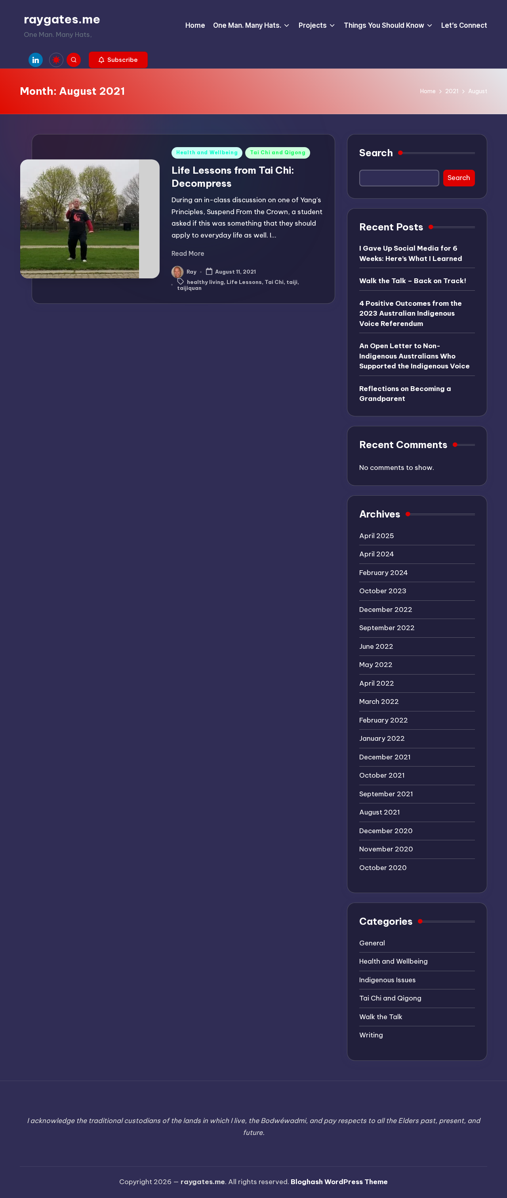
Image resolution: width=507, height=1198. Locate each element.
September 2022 (387, 627)
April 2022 (376, 683)
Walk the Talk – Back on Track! (412, 280)
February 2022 (383, 720)
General (372, 943)
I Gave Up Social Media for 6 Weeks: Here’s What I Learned (410, 253)
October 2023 (382, 591)
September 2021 (386, 794)
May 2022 (376, 664)
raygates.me (62, 19)
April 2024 (376, 554)
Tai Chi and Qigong (277, 152)
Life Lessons (244, 282)
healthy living (205, 282)
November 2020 (386, 849)
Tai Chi (274, 282)
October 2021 (382, 775)
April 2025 (376, 535)
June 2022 (376, 646)
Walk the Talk (380, 1016)
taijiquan (189, 288)
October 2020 (383, 867)
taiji (291, 282)
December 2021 (385, 757)
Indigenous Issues (387, 980)
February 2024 (383, 572)
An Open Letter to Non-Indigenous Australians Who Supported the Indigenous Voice (414, 355)
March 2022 (379, 701)
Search (376, 153)
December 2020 (386, 830)
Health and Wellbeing (207, 152)
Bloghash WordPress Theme (339, 1181)
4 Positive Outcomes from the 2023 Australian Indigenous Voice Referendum (410, 313)
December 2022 (385, 609)
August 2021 (379, 812)
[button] (118, 60)
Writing (371, 1035)
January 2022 (382, 738)
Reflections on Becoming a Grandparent (405, 393)
